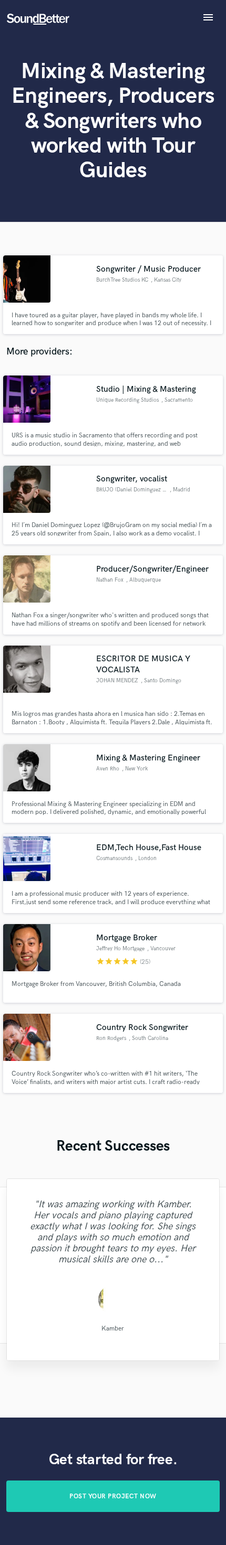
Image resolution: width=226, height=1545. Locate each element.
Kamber (112, 1328)
